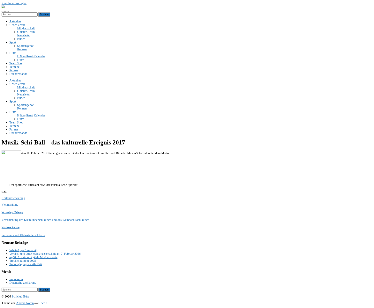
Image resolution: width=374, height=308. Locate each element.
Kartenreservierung (13, 198)
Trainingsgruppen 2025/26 (25, 264)
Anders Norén (25, 303)
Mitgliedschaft (26, 28)
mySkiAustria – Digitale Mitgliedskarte (33, 257)
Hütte (12, 52)
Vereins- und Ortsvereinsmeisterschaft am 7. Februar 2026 (45, 253)
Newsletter (23, 35)
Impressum (16, 279)
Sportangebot (25, 45)
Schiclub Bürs (20, 296)
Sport (12, 42)
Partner (13, 70)
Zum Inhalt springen (14, 3)
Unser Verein (17, 24)
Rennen (22, 49)
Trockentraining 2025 (22, 260)
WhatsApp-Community (23, 250)
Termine (14, 66)
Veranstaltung (10, 204)
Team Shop (16, 63)
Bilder (21, 38)
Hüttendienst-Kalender (31, 56)
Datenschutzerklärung (22, 282)
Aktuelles (15, 21)
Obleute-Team (26, 31)
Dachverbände (18, 73)
